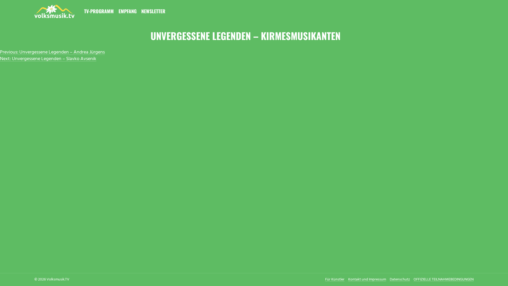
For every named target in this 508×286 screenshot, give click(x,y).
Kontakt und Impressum (367, 279)
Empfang (128, 11)
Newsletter (153, 11)
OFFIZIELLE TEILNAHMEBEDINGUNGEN (444, 279)
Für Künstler (334, 279)
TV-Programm (99, 11)
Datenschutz (400, 279)
